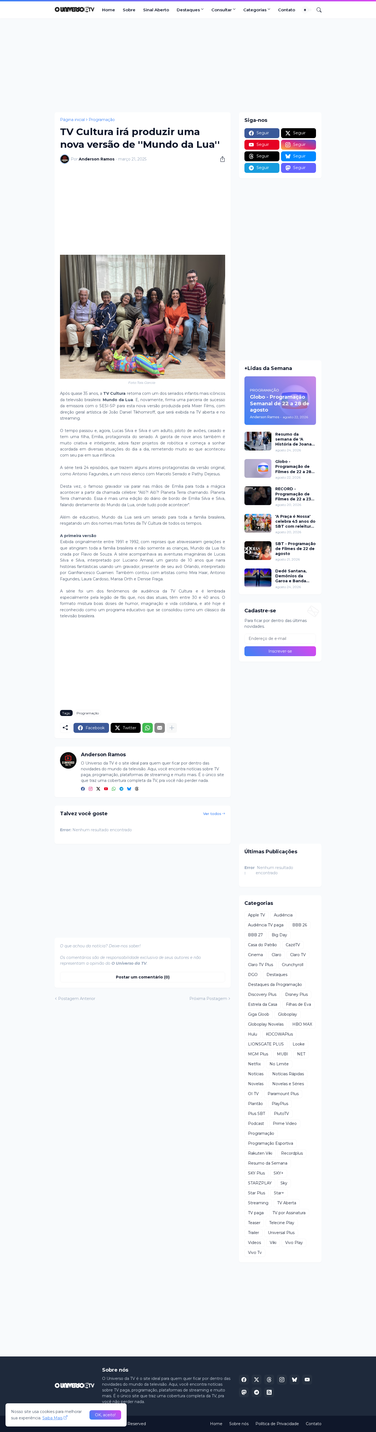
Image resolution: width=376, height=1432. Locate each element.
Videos (254, 1242)
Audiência (283, 915)
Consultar (221, 9)
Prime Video (285, 1123)
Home (108, 9)
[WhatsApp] (147, 728)
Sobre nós (239, 1423)
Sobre (129, 9)
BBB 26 (299, 925)
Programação (102, 120)
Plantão (255, 1103)
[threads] (137, 789)
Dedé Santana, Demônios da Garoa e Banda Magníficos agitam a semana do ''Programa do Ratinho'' (294, 576)
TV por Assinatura (289, 1212)
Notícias (255, 1073)
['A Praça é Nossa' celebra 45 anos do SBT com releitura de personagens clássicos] (257, 523)
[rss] (269, 1392)
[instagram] (90, 789)
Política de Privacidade (277, 1423)
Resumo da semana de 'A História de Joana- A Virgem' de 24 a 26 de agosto (294, 439)
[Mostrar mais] (172, 728)
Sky (283, 1183)
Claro (276, 954)
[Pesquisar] (316, 10)
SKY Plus (256, 1173)
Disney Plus (296, 994)
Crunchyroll (292, 964)
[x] (256, 1380)
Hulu (252, 1034)
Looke (299, 1044)
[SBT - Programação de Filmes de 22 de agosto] (257, 550)
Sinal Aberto (156, 9)
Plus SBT (256, 1113)
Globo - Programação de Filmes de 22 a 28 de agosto (293, 466)
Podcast (256, 1123)
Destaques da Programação (275, 984)
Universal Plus (281, 1232)
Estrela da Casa (262, 1004)
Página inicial (72, 120)
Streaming (258, 1202)
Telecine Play (281, 1222)
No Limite (279, 1063)
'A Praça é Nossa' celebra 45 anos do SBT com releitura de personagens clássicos (295, 521)
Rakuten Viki (260, 1153)
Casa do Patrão (262, 944)
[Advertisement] (188, 65)
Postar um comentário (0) (143, 977)
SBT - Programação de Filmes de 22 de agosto (295, 548)
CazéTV (293, 944)
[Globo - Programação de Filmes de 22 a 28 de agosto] (257, 468)
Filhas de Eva (298, 1004)
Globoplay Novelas (266, 1024)
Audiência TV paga (266, 925)
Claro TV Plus (260, 964)
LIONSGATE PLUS (266, 1044)
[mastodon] (244, 1392)
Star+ (279, 1192)
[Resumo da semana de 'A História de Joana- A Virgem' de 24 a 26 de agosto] (257, 441)
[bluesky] (129, 789)
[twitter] (98, 789)
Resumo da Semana (267, 1163)
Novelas (255, 1083)
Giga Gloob (258, 1014)
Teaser (254, 1222)
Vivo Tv (255, 1252)
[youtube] (106, 789)
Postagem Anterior (76, 998)
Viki (273, 1242)
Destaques (188, 9)
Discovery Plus (262, 994)
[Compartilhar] (220, 159)
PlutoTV (281, 1113)
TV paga (256, 1212)
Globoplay (287, 1014)
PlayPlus (280, 1103)
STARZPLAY (260, 1183)
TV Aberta (286, 1202)
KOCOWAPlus (279, 1034)
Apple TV (256, 915)
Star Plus (256, 1192)
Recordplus (292, 1153)
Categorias (254, 9)
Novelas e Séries (288, 1083)
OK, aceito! (105, 1414)
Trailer (253, 1232)
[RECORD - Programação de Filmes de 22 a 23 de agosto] (257, 495)
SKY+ (279, 1173)
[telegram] (121, 789)
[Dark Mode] (307, 10)
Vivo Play (294, 1242)
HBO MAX (302, 1024)
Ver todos (212, 813)
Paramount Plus (283, 1093)
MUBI (282, 1054)
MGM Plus (258, 1054)
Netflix (254, 1063)
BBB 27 (255, 934)
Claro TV (298, 954)
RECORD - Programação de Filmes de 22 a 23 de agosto (293, 494)
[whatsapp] (114, 789)
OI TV (253, 1093)
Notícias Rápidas (288, 1073)
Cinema (255, 954)
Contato (286, 9)
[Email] (159, 728)
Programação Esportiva (270, 1143)
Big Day (279, 934)
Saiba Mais (52, 1417)
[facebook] (83, 789)
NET (301, 1054)
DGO (253, 974)
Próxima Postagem (208, 998)
